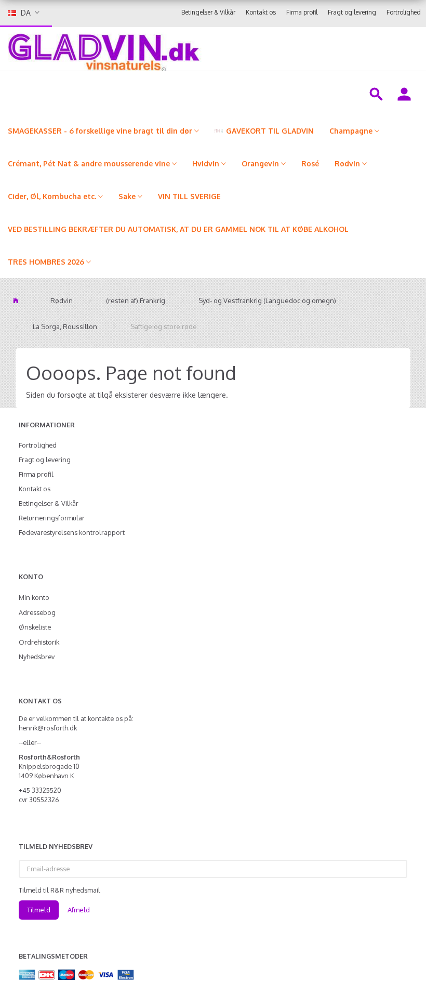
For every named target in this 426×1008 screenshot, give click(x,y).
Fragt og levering (352, 12)
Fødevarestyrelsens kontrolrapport (72, 532)
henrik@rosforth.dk (48, 728)
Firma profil (301, 12)
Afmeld (79, 910)
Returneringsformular (52, 518)
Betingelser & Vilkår (208, 12)
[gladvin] (169, 49)
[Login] (404, 93)
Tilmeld (38, 910)
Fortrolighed (404, 12)
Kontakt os (261, 12)
